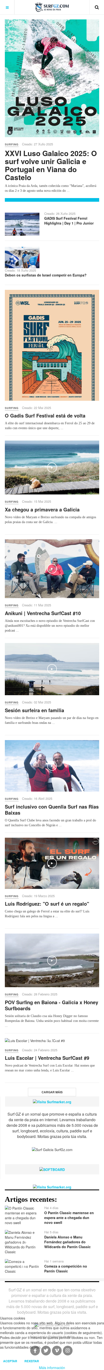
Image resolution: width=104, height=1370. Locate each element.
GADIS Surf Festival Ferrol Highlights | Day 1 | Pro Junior (69, 221)
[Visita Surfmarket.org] (52, 1101)
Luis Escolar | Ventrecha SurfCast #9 (47, 1057)
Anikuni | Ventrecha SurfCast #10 (43, 613)
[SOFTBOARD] (52, 1169)
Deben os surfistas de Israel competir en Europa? (46, 275)
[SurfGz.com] (52, 7)
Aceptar (10, 1361)
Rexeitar (31, 1361)
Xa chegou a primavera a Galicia (42, 509)
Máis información (52, 1367)
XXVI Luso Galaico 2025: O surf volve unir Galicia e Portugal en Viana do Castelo (51, 165)
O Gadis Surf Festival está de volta (45, 415)
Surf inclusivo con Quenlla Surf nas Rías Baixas (52, 809)
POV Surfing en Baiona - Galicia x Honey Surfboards (51, 1005)
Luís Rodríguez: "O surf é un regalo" (47, 903)
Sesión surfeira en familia (34, 710)
